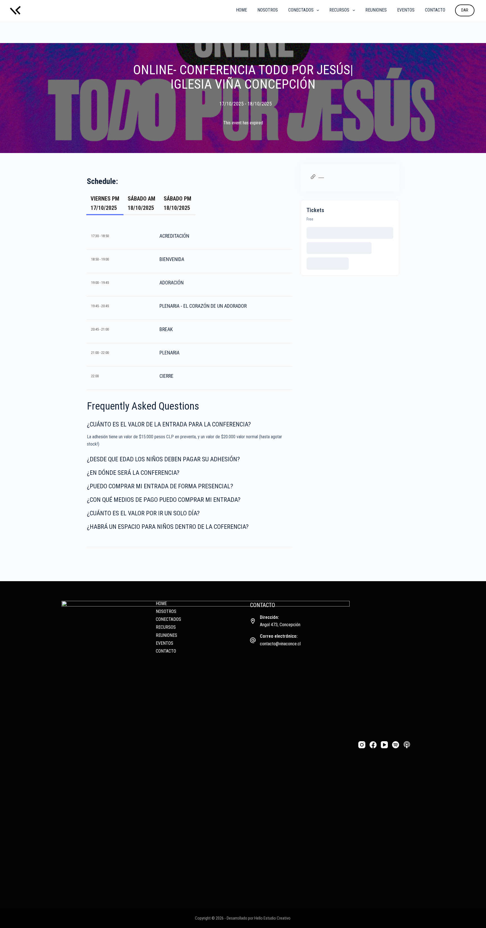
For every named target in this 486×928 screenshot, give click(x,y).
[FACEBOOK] (340, 178)
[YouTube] (384, 744)
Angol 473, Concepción (280, 624)
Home (241, 10)
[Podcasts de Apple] (406, 744)
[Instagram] (361, 744)
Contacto (435, 10)
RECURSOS (339, 10)
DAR (464, 10)
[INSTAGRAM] (329, 178)
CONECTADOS (301, 10)
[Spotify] (395, 744)
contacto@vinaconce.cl (280, 643)
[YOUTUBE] (335, 178)
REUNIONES (376, 10)
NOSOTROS (267, 10)
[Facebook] (373, 744)
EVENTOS (406, 10)
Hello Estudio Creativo (272, 918)
